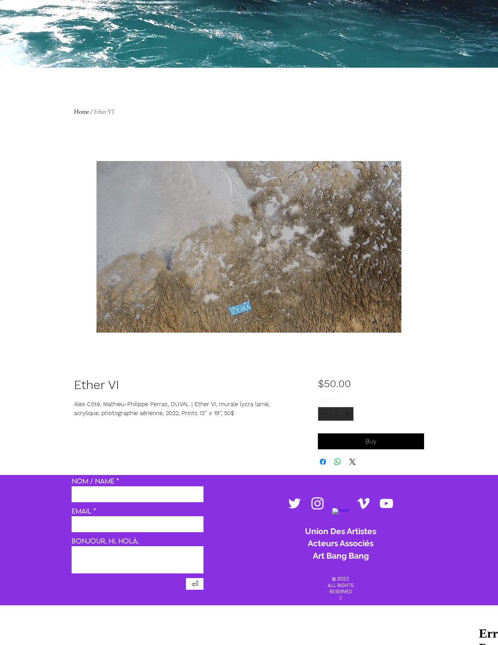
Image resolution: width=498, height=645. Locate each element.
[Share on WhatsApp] (337, 461)
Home (81, 111)
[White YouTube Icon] (386, 503)
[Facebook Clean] (340, 516)
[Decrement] (323, 414)
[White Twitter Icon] (294, 503)
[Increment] (347, 414)
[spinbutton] (335, 414)
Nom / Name (93, 481)
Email (81, 511)
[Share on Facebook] (323, 461)
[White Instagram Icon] (317, 503)
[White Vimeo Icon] (363, 503)
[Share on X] (352, 461)
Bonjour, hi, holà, (105, 541)
